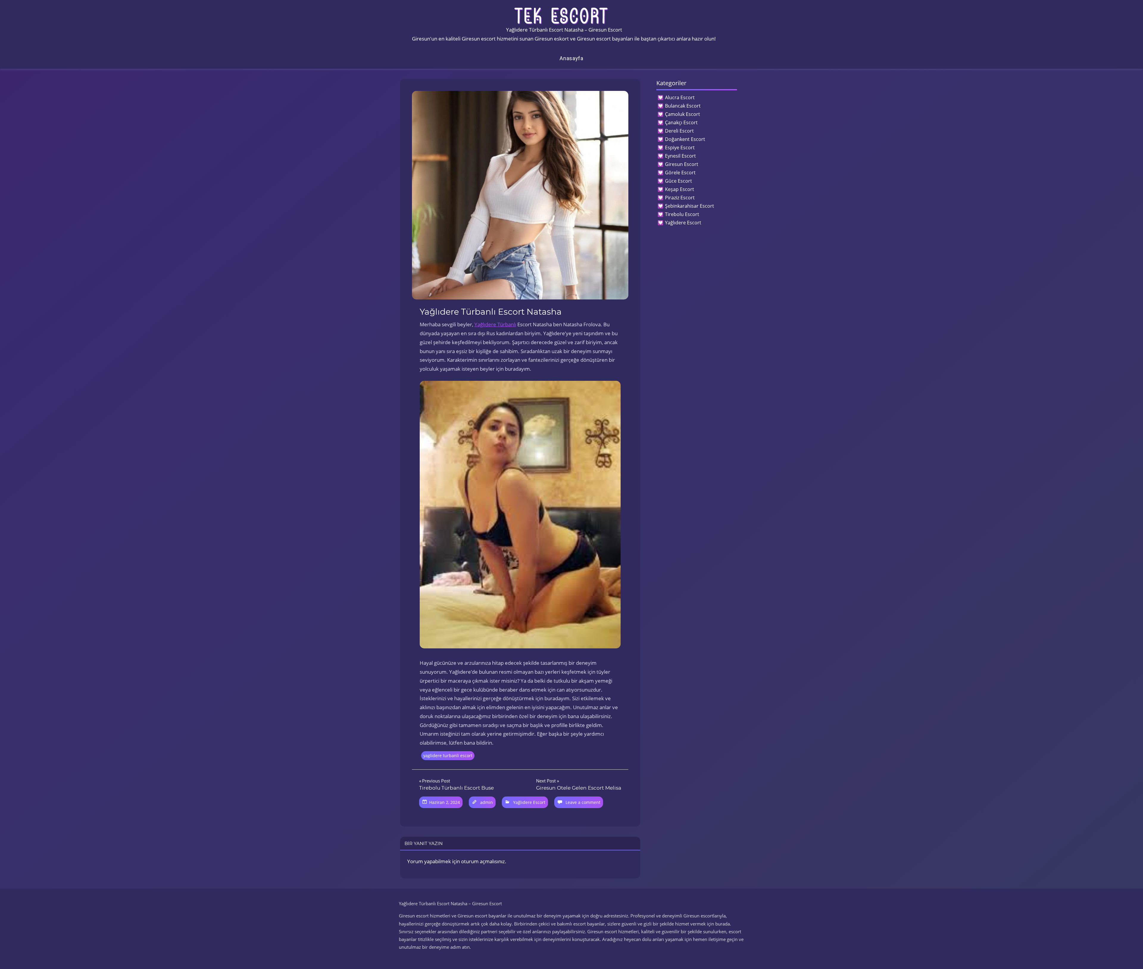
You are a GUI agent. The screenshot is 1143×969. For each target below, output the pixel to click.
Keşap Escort (679, 189)
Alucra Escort (680, 97)
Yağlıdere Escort (529, 802)
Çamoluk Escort (682, 114)
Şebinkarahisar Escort (689, 206)
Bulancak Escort (683, 106)
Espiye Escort (680, 147)
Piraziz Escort (680, 197)
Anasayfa (571, 58)
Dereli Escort (679, 131)
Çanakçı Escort (681, 122)
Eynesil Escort (680, 156)
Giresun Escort (681, 164)
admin (486, 802)
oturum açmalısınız (483, 861)
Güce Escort (678, 181)
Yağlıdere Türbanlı (495, 324)
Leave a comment (583, 802)
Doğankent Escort (685, 139)
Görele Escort (680, 172)
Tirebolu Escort (682, 214)
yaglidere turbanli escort (447, 755)
